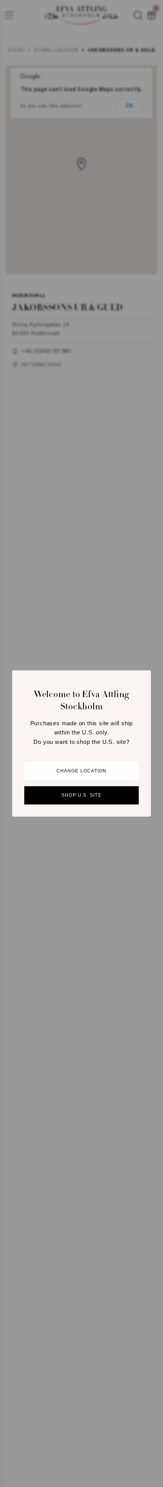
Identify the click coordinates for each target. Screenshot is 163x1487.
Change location (81, 771)
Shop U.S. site (81, 795)
